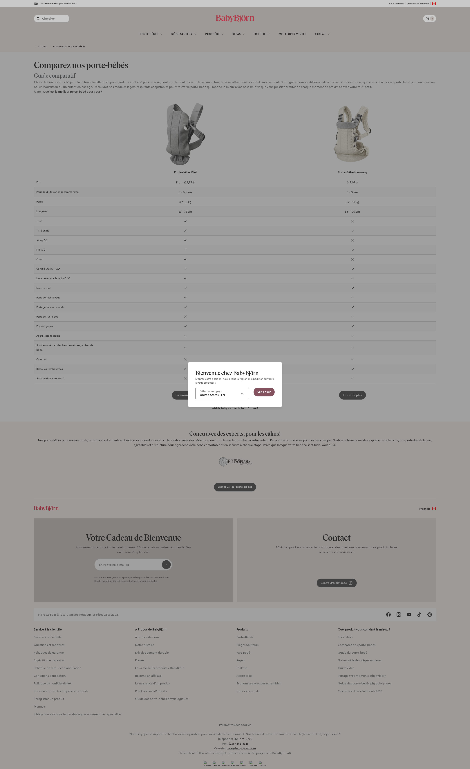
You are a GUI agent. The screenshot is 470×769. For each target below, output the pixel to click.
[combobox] (222, 393)
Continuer (264, 392)
